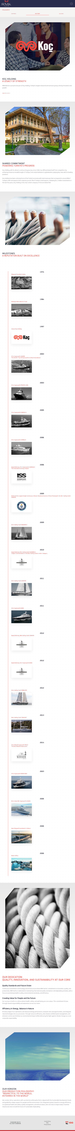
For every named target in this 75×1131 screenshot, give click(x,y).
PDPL (47, 1122)
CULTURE (61, 13)
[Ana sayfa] (6, 3)
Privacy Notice (47, 1124)
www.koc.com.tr (6, 93)
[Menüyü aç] (71, 3)
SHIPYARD (13, 13)
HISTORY (37, 13)
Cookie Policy (47, 1121)
